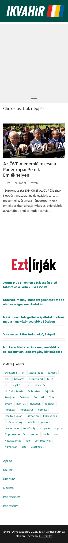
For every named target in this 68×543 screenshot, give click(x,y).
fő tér (51, 397)
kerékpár (10, 410)
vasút (57, 434)
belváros (19, 379)
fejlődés (49, 391)
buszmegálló (12, 385)
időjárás (50, 404)
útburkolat (37, 447)
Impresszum (11, 496)
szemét (34, 434)
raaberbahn (12, 428)
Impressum (10, 505)
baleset (52, 373)
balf (7, 379)
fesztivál (38, 397)
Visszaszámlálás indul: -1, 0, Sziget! (29, 334)
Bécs (28, 385)
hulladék (35, 404)
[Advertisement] (34, 58)
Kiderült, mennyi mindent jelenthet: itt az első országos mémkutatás (33, 302)
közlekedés (50, 416)
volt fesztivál (43, 441)
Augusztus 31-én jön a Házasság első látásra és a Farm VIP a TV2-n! (30, 284)
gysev (8, 404)
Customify (45, 536)
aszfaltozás (36, 373)
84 (23, 373)
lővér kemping (13, 422)
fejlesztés (34, 391)
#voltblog (11, 373)
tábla (46, 434)
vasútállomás (13, 441)
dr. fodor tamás (14, 391)
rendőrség (29, 428)
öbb (24, 447)
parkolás (32, 422)
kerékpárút (26, 410)
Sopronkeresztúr (15, 434)
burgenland (36, 379)
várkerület (11, 447)
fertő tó (24, 397)
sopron (59, 428)
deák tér (40, 385)
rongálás (45, 428)
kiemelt (42, 410)
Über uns (9, 478)
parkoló (45, 422)
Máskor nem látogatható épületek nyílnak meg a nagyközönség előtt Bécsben (34, 319)
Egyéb (34, 183)
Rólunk (8, 469)
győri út (21, 404)
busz (50, 379)
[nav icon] (34, 98)
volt (27, 441)
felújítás (10, 397)
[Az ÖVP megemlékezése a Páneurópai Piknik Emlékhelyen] (34, 141)
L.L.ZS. (7, 183)
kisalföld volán (13, 416)
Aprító (7, 460)
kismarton (33, 416)
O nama (8, 487)
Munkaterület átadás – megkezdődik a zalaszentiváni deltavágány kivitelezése (32, 349)
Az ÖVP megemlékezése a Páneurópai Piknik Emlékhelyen (29, 169)
